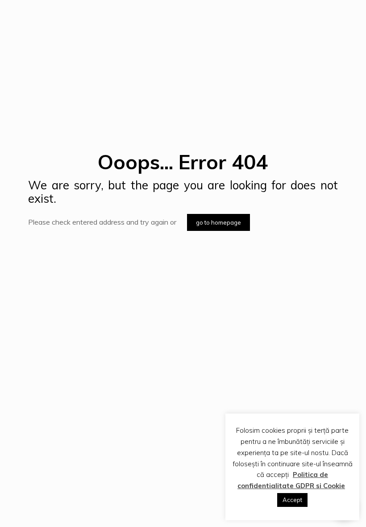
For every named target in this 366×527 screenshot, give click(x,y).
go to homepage (218, 222)
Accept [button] (292, 499)
